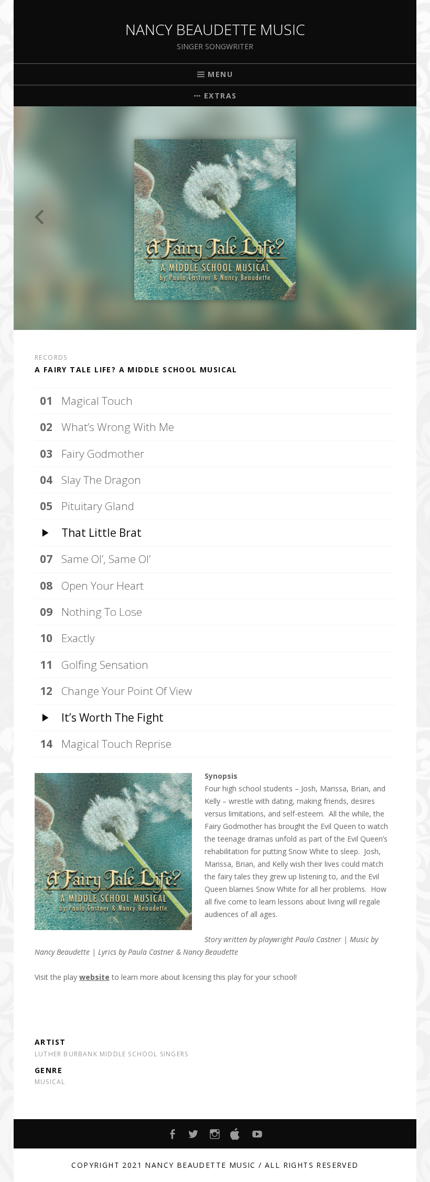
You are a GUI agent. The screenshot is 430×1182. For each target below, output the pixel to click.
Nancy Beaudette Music (215, 29)
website (94, 977)
